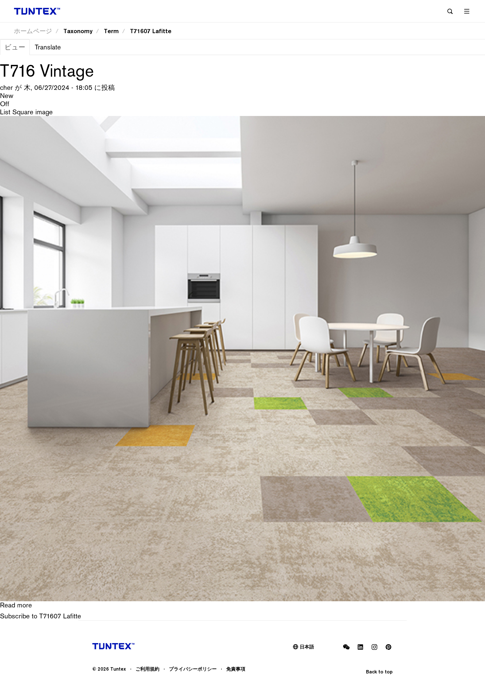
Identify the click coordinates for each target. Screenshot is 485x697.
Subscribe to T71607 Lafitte (40, 616)
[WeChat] (346, 647)
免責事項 (235, 669)
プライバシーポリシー (193, 669)
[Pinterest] (388, 647)
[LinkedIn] (360, 647)
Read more (16, 605)
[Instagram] (374, 647)
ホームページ (33, 31)
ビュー (17, 49)
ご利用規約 (147, 669)
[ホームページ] (37, 11)
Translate (48, 47)
